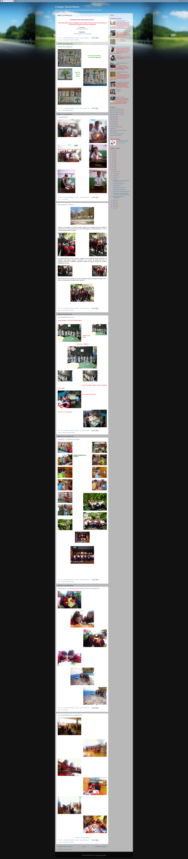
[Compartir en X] (95, 38)
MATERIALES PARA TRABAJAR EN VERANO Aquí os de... (121, 181)
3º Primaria (65, 39)
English (112, 128)
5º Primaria (71, 39)
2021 (113, 156)
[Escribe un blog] (93, 38)
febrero (115, 206)
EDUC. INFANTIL (120, 39)
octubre (115, 175)
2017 (113, 163)
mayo (114, 200)
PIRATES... (118, 89)
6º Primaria (76, 39)
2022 (113, 154)
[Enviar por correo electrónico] (92, 38)
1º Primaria (112, 125)
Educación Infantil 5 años (116, 114)
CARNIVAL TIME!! (120, 97)
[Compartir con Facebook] (96, 38)
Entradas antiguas (101, 846)
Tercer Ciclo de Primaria (115, 133)
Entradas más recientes (65, 846)
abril (114, 202)
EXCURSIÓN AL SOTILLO (65, 204)
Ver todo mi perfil (121, 142)
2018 (113, 161)
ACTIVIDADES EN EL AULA (66, 317)
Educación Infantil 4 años (68, 581)
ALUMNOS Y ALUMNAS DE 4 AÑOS (69, 439)
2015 (113, 167)
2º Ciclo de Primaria (114, 126)
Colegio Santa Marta (67, 6)
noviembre (115, 173)
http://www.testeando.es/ (82, 29)
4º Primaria (71, 310)
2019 (113, 160)
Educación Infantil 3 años (68, 432)
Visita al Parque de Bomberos (123, 47)
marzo (114, 204)
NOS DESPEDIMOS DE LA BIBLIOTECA (70, 715)
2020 (113, 158)
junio (114, 179)
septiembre (115, 177)
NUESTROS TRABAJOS (65, 47)
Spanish (112, 132)
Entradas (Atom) (68, 849)
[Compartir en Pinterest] (98, 38)
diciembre (115, 171)
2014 (113, 169)
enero (114, 208)
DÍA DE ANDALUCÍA (121, 21)
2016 (113, 165)
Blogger (104, 855)
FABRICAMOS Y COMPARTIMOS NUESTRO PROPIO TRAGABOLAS (79, 588)
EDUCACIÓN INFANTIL (68, 110)
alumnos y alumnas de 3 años (123, 31)
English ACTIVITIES (114, 135)
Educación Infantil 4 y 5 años (117, 130)
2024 (113, 150)
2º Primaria (112, 123)
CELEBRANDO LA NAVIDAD (122, 82)
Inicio (84, 846)
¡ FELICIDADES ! (63, 117)
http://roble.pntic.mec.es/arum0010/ (82, 33)
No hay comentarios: (85, 37)
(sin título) (118, 55)
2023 (113, 152)
